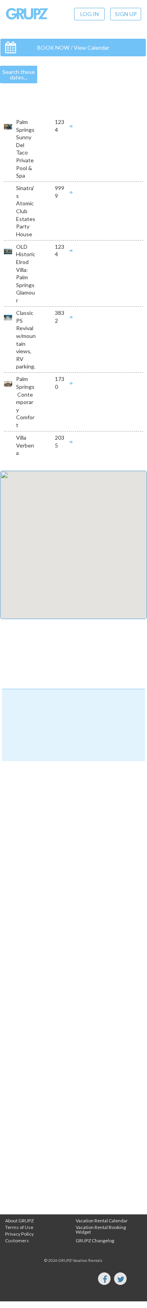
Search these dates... (18, 74)
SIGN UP (126, 14)
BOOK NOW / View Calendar (73, 47)
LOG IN (89, 14)
